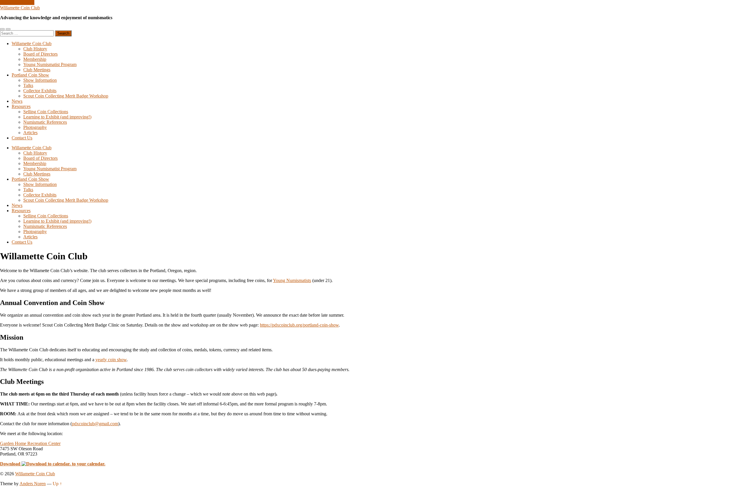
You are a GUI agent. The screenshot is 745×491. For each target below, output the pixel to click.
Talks (28, 85)
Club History (35, 48)
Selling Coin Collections (45, 111)
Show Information (40, 80)
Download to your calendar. (52, 463)
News (17, 101)
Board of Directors (40, 54)
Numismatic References (45, 122)
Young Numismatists (292, 280)
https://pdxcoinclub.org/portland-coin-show (299, 324)
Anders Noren (32, 483)
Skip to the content (17, 2)
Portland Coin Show (30, 74)
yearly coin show (111, 359)
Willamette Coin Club (20, 7)
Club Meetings (36, 69)
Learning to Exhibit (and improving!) (57, 116)
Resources (21, 106)
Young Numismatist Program (50, 64)
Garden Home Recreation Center (30, 443)
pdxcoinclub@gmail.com (95, 423)
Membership (34, 59)
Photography (35, 127)
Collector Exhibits (39, 90)
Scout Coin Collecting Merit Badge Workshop (65, 95)
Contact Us (22, 137)
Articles (30, 132)
